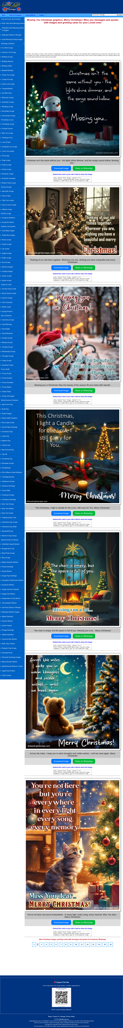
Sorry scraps (6, 196)
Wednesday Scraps (8, 351)
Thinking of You (7, 137)
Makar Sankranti (7, 616)
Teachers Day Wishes (9, 639)
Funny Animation (7, 382)
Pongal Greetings (8, 630)
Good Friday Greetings (9, 427)
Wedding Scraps (7, 106)
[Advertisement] (73, 38)
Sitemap (62, 1016)
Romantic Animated (8, 178)
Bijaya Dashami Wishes (10, 562)
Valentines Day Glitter (9, 526)
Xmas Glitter (6, 490)
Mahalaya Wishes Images (11, 612)
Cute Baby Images (8, 230)
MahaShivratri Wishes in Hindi (12, 666)
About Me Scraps (8, 191)
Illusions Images (7, 267)
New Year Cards (7, 513)
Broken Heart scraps (9, 183)
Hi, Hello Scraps (7, 48)
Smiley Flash (6, 391)
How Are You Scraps (9, 52)
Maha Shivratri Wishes (9, 662)
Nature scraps (6, 280)
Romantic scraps (7, 174)
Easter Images (7, 413)
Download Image (61, 168)
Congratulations (7, 88)
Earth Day (5, 409)
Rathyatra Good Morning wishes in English (13, 29)
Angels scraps (7, 253)
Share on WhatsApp (84, 168)
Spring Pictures (7, 311)
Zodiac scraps (7, 276)
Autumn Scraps (7, 298)
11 (82, 944)
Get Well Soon (7, 93)
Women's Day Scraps (9, 536)
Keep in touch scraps (9, 205)
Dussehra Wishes (8, 585)
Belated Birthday (7, 70)
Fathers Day (6, 445)
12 (87, 944)
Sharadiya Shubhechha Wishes (13, 580)
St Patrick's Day (7, 431)
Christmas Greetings (9, 499)
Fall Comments (7, 302)
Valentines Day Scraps (9, 522)
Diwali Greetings (7, 567)
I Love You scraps (8, 151)
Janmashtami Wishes (9, 603)
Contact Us (56, 1016)
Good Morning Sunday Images (12, 39)
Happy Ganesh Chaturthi (10, 589)
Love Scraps (6, 142)
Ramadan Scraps (8, 463)
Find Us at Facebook (15, 15)
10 (76, 944)
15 (105, 944)
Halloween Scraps (8, 481)
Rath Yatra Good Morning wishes (13, 23)
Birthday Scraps (7, 57)
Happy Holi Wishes (8, 594)
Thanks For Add (7, 79)
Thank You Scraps (8, 75)
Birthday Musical (7, 61)
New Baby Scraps (8, 111)
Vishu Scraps (6, 675)
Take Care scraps (8, 200)
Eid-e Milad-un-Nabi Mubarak (12, 472)
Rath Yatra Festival (8, 643)
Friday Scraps (6, 360)
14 (99, 944)
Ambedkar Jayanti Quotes (11, 544)
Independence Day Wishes (11, 598)
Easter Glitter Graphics (9, 418)
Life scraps (5, 249)
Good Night (6, 329)
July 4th (4, 454)
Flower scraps (7, 244)
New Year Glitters (8, 508)
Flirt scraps (5, 156)
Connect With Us (30, 15)
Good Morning (7, 324)
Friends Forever (7, 128)
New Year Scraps (8, 504)
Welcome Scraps (8, 97)
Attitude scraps (7, 209)
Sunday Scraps (7, 338)
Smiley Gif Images (8, 396)
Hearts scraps (6, 169)
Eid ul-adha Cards (8, 422)
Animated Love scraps (9, 147)
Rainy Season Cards (9, 293)
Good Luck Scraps (8, 84)
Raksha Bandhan (8, 634)
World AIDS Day (7, 531)
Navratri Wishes (7, 621)
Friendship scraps (8, 124)
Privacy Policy (70, 1016)
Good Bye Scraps (8, 102)
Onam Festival (7, 625)
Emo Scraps (6, 262)
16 (110, 944)
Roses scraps (6, 240)
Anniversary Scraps (8, 116)
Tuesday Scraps (7, 347)
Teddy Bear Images (8, 235)
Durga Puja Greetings (9, 576)
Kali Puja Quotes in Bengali (11, 607)
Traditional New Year (9, 517)
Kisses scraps (6, 165)
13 (93, 944)
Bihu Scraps (6, 557)
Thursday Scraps (8, 356)
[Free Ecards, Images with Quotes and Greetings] (12, 12)
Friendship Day (7, 459)
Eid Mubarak (6, 468)
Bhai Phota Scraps (8, 553)
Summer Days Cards (9, 289)
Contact (41, 15)
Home (3, 15)
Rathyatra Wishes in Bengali (11, 35)
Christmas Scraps (8, 495)
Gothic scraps (6, 258)
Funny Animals (7, 378)
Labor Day (5, 436)
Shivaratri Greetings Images (11, 657)
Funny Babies (6, 387)
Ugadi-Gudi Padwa (8, 671)
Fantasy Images (7, 271)
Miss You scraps (7, 133)
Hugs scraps (6, 160)
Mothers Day (6, 440)
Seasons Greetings (8, 486)
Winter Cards (6, 307)
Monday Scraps (7, 342)
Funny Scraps (6, 373)
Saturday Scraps (7, 365)
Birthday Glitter (7, 66)
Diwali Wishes (7, 571)
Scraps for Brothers (8, 218)
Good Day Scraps (8, 320)
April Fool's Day (7, 404)
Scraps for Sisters (8, 222)
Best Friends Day (8, 450)
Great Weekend (7, 333)
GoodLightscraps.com (63, 1019)
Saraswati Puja (7, 653)
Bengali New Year (8, 548)
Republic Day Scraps (9, 648)
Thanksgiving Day (8, 477)
